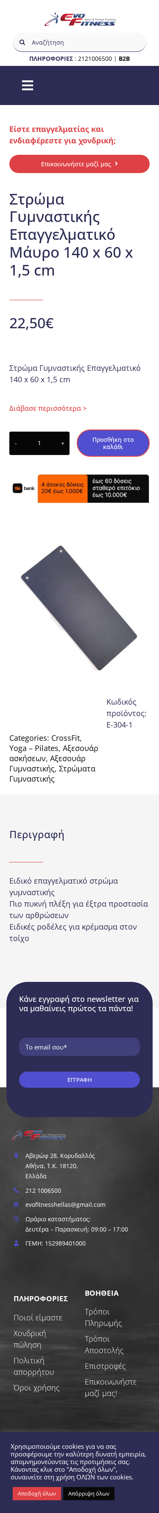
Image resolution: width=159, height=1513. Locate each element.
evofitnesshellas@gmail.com (65, 1204)
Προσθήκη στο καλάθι (113, 443)
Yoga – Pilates (34, 748)
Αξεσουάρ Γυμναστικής (47, 763)
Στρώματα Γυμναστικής (52, 773)
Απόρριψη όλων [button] (88, 1493)
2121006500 (95, 58)
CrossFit (65, 738)
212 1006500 (43, 1190)
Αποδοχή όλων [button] (37, 1493)
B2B (124, 58)
